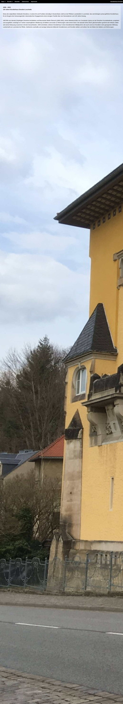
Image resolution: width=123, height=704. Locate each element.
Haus (2, 1)
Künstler (9, 1)
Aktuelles (17, 1)
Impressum (34, 1)
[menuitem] (3, 1)
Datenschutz (25, 1)
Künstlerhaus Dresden (116, 1)
